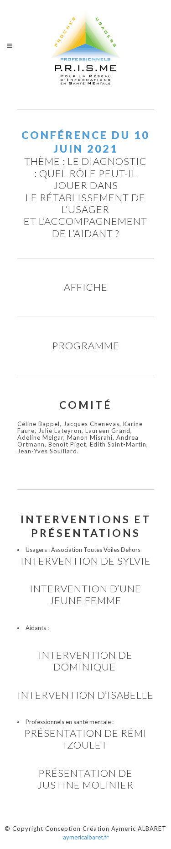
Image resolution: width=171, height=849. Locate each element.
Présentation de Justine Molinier (85, 779)
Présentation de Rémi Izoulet (85, 739)
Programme (85, 345)
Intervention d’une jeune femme (85, 594)
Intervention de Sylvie (86, 561)
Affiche (86, 287)
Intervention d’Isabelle (85, 695)
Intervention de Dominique (85, 661)
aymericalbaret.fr (86, 837)
